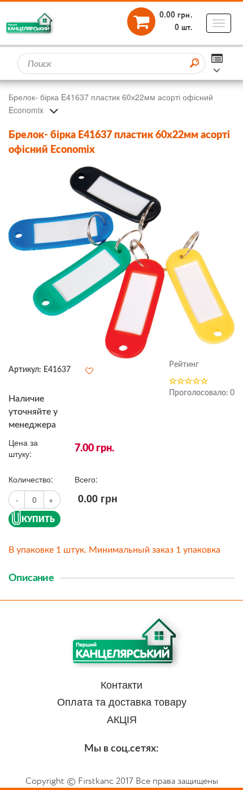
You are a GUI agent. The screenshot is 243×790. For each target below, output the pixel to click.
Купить (38, 519)
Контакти (121, 684)
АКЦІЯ (122, 718)
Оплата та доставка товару (121, 701)
